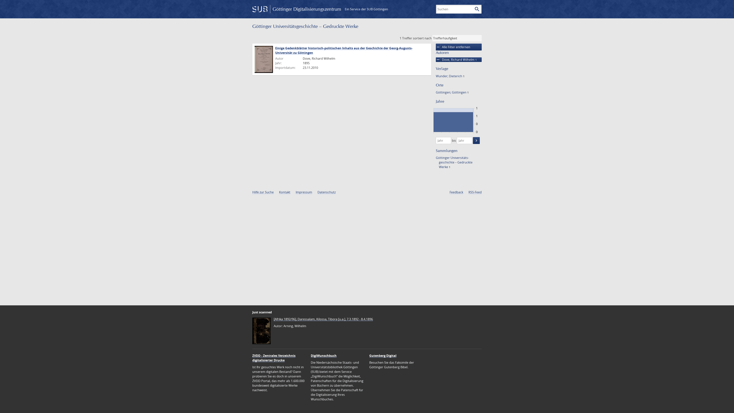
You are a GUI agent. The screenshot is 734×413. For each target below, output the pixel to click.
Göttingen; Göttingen (452, 92)
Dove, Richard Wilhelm (456, 59)
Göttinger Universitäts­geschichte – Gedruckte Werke (454, 162)
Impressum (304, 192)
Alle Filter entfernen (453, 47)
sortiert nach (422, 38)
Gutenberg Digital (382, 356)
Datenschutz (326, 192)
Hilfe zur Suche (263, 192)
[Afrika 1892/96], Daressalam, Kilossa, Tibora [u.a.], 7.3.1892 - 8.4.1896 (323, 319)
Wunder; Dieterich (450, 76)
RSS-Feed (475, 192)
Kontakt (284, 192)
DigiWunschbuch (324, 356)
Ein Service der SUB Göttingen (366, 9)
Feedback (456, 192)
